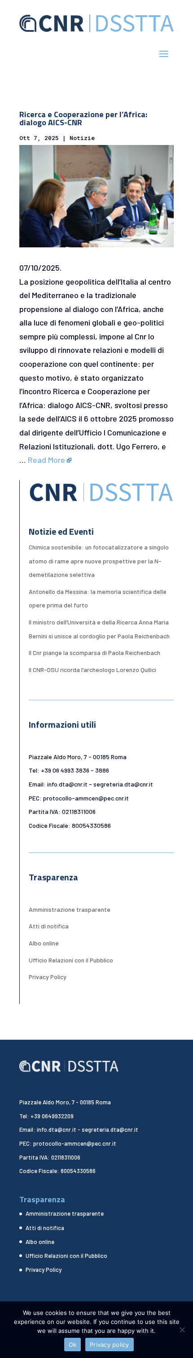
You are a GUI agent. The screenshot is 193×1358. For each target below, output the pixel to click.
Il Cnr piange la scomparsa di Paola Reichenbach (94, 652)
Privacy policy (109, 1344)
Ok (73, 1344)
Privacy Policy (47, 976)
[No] (181, 1329)
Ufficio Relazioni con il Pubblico (71, 960)
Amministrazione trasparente (69, 909)
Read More (46, 460)
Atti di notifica (49, 926)
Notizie (82, 138)
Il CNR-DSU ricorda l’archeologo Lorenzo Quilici (92, 669)
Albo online (44, 943)
